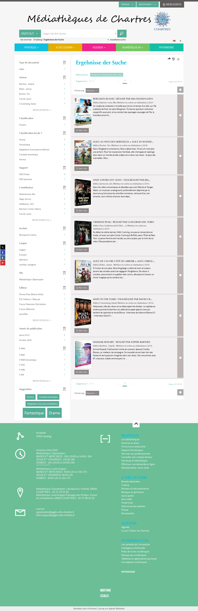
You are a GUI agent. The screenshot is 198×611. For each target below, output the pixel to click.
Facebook (41, 432)
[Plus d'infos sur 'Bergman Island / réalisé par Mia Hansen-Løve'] (82, 111)
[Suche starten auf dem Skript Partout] (122, 33)
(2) (41, 320)
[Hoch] (136, 424)
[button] (42, 69)
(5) (41, 109)
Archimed (92, 608)
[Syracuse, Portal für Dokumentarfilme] (99, 21)
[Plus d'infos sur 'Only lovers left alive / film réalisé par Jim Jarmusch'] (82, 192)
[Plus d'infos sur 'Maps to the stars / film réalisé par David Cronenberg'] (82, 312)
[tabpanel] (99, 238)
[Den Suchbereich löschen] (115, 33)
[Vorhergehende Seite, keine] (118, 81)
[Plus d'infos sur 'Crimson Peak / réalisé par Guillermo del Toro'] (82, 233)
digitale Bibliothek (117, 608)
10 (169, 81)
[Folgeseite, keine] (131, 81)
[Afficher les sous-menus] (132, 4)
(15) (41, 220)
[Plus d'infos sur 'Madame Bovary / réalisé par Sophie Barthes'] (82, 354)
